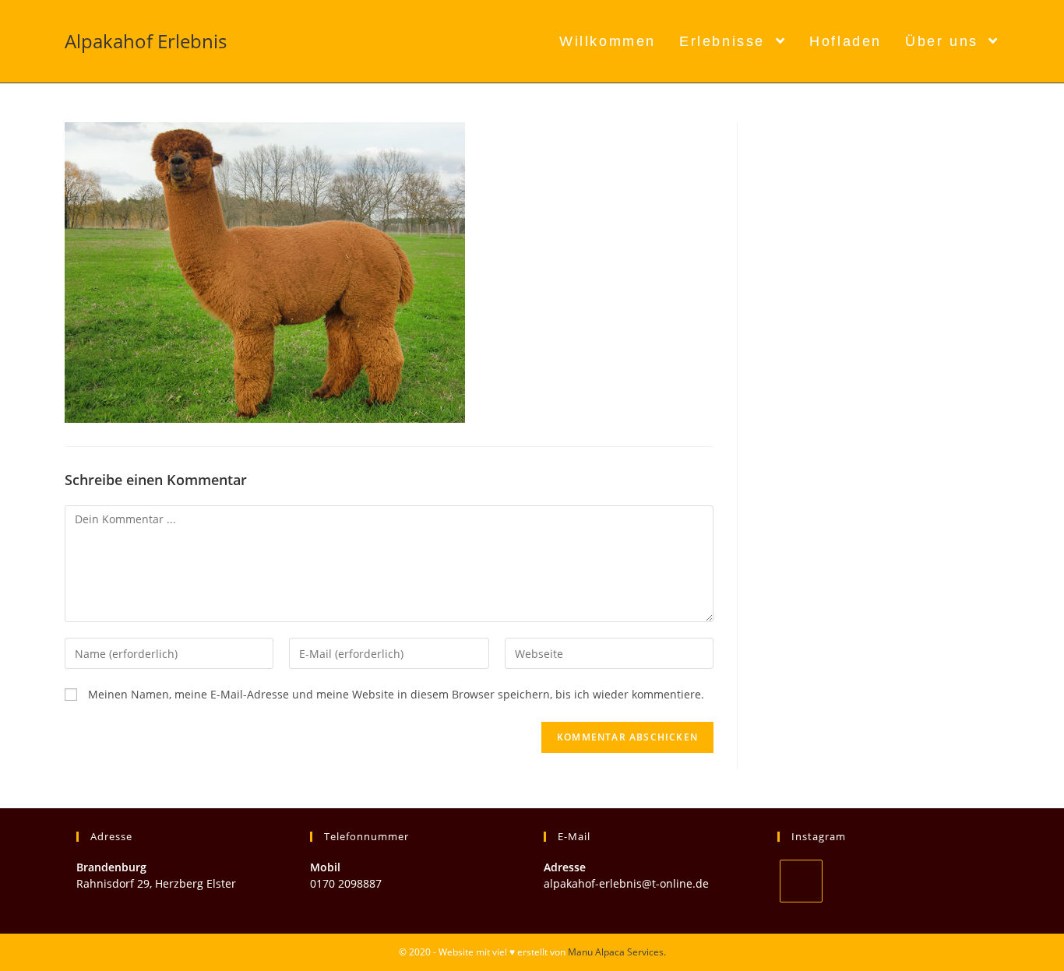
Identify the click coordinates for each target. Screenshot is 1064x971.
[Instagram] (801, 881)
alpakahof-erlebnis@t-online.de (626, 883)
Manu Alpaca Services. (617, 952)
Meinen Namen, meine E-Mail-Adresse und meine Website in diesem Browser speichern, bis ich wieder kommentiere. (396, 694)
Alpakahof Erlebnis (146, 41)
